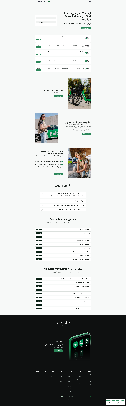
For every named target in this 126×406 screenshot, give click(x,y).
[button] (42, 193)
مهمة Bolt (70, 374)
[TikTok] (77, 399)
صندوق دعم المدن (69, 384)
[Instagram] (82, 399)
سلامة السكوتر (52, 376)
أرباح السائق (80, 374)
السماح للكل (120, 400)
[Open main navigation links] (36, 1)
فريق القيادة (70, 376)
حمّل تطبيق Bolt (58, 96)
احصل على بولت (58, 350)
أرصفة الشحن (37, 374)
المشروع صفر (70, 381)
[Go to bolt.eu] (90, 1)
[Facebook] (87, 399)
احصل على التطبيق (86, 28)
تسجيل (40, 1)
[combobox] (46, 18)
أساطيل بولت (80, 381)
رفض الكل (110, 400)
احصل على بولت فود (64, 396)
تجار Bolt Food (79, 379)
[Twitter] (84, 399)
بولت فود (89, 379)
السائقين (61, 374)
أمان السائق (52, 374)
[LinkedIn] (80, 399)
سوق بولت (89, 381)
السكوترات (89, 374)
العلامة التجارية (70, 391)
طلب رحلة (38, 39)
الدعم (44, 1)
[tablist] (59, 341)
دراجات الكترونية (88, 376)
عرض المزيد (39, 229)
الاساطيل (60, 379)
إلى (55, 20)
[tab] (61, 341)
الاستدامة (70, 379)
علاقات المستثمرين (69, 386)
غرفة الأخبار (70, 389)
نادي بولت (89, 384)
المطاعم (61, 381)
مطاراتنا (45, 374)
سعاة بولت (80, 376)
